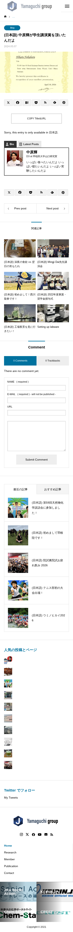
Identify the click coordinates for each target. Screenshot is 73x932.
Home (8, 845)
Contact (9, 873)
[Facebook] (33, 835)
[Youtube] (40, 835)
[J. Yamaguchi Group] (30, 6)
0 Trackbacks (52, 360)
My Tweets (11, 797)
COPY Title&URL (36, 118)
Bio (12, 144)
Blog (12, 28)
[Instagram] (21, 835)
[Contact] (45, 835)
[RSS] (51, 835)
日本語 (53, 132)
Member (9, 859)
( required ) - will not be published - (31, 394)
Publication (11, 866)
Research (10, 852)
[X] (27, 835)
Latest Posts (31, 144)
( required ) (18, 382)
